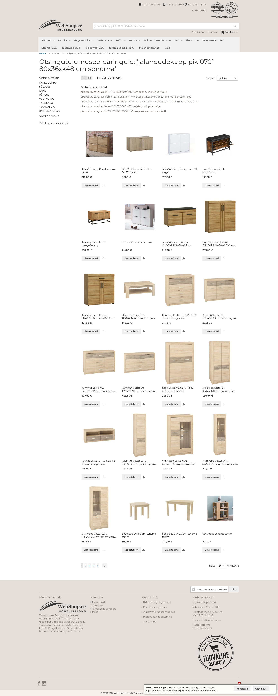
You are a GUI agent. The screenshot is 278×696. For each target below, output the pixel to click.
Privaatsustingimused (155, 607)
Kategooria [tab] (47, 82)
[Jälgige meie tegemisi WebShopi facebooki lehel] (39, 684)
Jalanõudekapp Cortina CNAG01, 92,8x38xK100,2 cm (218, 244)
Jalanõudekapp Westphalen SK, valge (179, 171)
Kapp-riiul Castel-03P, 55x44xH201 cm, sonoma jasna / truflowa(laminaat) (139, 462)
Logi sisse (212, 32)
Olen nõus (261, 688)
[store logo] (60, 29)
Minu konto (197, 32)
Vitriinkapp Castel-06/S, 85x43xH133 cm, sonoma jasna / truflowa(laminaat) (179, 462)
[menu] (139, 44)
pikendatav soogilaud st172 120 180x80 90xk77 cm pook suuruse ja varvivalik (124, 91)
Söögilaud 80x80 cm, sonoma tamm (139, 535)
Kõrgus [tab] (44, 94)
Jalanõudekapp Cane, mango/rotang (93, 244)
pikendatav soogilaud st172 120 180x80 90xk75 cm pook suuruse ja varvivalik (124, 111)
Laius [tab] (42, 90)
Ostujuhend (149, 621)
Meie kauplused (203, 628)
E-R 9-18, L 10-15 (197, 4)
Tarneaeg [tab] (46, 102)
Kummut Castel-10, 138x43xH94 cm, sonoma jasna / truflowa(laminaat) (219, 317)
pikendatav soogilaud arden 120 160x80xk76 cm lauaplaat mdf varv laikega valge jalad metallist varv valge (140, 101)
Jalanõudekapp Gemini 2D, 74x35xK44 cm (137, 171)
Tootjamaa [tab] (47, 106)
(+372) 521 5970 (175, 4)
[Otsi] (235, 26)
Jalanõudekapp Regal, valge (137, 242)
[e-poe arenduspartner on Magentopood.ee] (239, 683)
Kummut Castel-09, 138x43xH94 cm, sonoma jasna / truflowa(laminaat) (99, 389)
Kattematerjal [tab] (49, 110)
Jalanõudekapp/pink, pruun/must (213, 171)
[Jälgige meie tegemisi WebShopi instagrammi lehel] (44, 684)
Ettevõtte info (202, 624)
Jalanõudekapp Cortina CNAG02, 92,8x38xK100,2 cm (98, 317)
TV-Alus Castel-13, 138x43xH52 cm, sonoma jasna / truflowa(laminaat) (98, 462)
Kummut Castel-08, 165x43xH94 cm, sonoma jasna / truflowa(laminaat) (139, 389)
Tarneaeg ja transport (104, 608)
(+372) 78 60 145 (151, 4)
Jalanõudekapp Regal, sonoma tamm (99, 171)
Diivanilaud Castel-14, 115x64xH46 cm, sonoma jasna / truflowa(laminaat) (139, 317)
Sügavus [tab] (45, 86)
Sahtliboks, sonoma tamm (217, 533)
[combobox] (166, 26)
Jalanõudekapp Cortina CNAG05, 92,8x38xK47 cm (176, 244)
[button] (103, 185)
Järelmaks (97, 605)
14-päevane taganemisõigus (159, 612)
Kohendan (242, 688)
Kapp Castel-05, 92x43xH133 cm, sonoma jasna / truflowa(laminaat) (177, 389)
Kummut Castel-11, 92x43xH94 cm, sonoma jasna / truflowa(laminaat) (179, 317)
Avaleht (43, 53)
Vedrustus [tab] (46, 98)
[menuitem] (47, 40)
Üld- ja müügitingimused (157, 602)
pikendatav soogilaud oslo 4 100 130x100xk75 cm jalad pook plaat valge (121, 106)
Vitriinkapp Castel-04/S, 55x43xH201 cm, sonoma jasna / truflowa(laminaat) (220, 462)
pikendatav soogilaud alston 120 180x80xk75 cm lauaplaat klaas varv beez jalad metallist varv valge (136, 96)
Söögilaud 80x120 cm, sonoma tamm (179, 535)
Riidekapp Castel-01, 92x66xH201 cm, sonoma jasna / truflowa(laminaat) (219, 389)
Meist (95, 612)
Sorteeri (210, 78)
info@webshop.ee (211, 620)
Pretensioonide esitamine (157, 616)
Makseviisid (98, 602)
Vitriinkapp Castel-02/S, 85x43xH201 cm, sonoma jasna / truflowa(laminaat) (99, 535)
